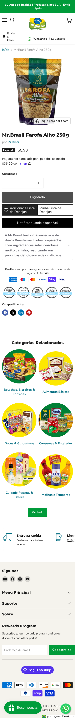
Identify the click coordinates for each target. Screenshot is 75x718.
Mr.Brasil (14, 142)
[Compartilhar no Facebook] (5, 312)
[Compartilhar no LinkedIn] (21, 312)
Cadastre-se (61, 650)
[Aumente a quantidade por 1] (38, 183)
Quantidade (9, 174)
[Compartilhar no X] (13, 312)
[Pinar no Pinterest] (29, 312)
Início (5, 50)
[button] (37, 245)
